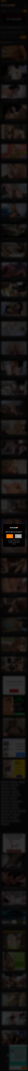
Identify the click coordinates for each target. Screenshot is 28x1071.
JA (10, 536)
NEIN (18, 536)
